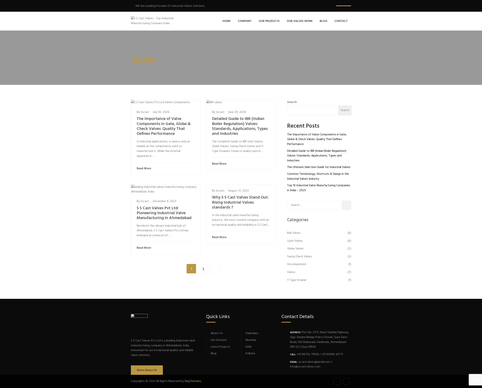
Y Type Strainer (297, 280)
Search (292, 102)
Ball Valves (293, 233)
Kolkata (250, 353)
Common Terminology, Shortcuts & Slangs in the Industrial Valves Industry (318, 176)
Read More (144, 168)
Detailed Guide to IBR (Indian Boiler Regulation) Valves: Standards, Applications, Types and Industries (240, 126)
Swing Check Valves (299, 256)
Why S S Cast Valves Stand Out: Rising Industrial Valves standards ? (240, 202)
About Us (217, 333)
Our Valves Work (300, 21)
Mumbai (251, 340)
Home (227, 21)
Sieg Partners (193, 381)
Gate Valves (295, 240)
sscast (145, 112)
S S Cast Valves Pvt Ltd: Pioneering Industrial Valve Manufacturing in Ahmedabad (164, 213)
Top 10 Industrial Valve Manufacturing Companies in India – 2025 (318, 188)
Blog (323, 21)
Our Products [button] (269, 21)
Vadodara (252, 333)
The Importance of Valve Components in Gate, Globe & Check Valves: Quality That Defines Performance (164, 126)
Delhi (249, 346)
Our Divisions (219, 340)
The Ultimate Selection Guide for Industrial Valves (318, 167)
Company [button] (245, 21)
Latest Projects (220, 346)
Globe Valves (295, 248)
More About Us (147, 370)
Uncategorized (296, 264)
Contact (341, 21)
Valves (291, 272)
